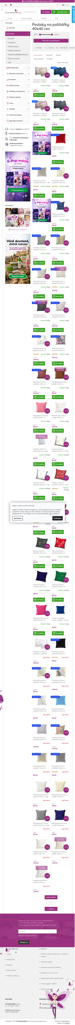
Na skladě (39, 48)
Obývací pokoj (14, 85)
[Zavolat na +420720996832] (7, 4)
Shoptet (67, 1023)
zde (50, 514)
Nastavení (17, 518)
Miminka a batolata (16, 73)
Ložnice (11, 34)
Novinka (51, 48)
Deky (9, 62)
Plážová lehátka (15, 97)
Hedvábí (12, 109)
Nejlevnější (49, 55)
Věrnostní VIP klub (46, 962)
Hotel (11, 103)
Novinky (12, 28)
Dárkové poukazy (15, 115)
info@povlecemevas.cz (12, 1010)
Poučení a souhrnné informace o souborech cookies (54, 955)
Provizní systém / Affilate (49, 984)
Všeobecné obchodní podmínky (51, 967)
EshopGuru (65, 1021)
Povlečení (11, 38)
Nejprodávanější (38, 59)
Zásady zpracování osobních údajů (52, 978)
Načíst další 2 (51, 897)
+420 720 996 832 (11, 1012)
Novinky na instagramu (49, 1008)
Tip (57, 48)
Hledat (47, 12)
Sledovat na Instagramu (19, 229)
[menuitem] (9, 18)
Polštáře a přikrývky (14, 50)
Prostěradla (11, 42)
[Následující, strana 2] (51, 903)
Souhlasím (57, 518)
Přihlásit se (24, 942)
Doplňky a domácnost (17, 91)
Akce (45, 48)
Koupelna (12, 79)
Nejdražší (58, 55)
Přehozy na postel (14, 58)
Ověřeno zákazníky (47, 989)
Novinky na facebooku (49, 1004)
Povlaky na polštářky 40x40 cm (18, 54)
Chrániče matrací (13, 46)
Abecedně (49, 59)
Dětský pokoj (13, 68)
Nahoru (52, 909)
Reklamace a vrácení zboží (49, 973)
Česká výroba (63, 48)
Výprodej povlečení (16, 121)
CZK (57, 4)
